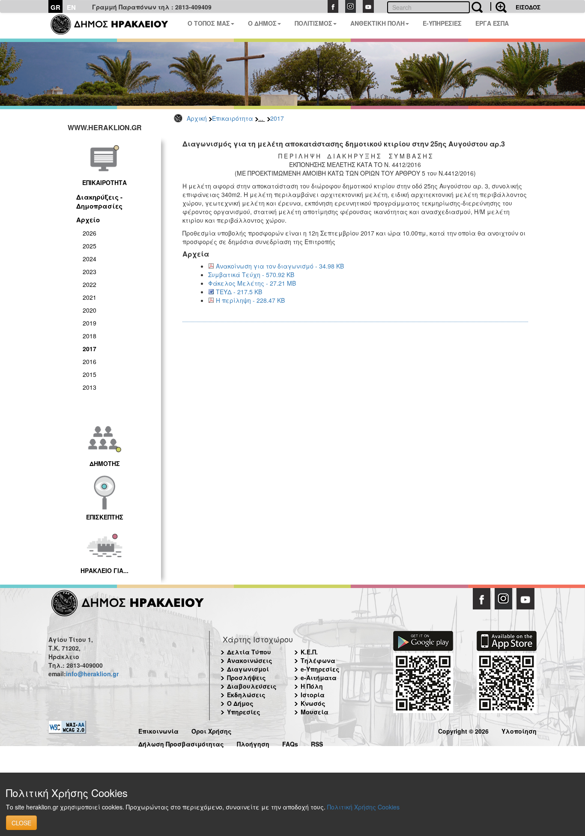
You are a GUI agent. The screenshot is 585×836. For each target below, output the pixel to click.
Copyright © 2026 (463, 730)
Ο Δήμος (240, 703)
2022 (89, 284)
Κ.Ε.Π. (309, 652)
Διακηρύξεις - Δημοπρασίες (99, 201)
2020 (89, 310)
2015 (89, 374)
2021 (89, 297)
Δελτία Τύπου (249, 652)
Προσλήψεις (246, 677)
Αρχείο (88, 219)
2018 (89, 335)
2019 (89, 323)
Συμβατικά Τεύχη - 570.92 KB (251, 274)
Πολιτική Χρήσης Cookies (363, 807)
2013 (89, 387)
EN (71, 7)
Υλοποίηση (519, 730)
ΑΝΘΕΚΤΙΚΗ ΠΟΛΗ (377, 23)
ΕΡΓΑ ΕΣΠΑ (492, 23)
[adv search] (498, 6)
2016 (89, 361)
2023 (89, 271)
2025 (89, 246)
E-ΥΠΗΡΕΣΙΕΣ (442, 23)
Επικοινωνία (158, 730)
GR (55, 7)
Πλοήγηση (253, 743)
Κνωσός (313, 703)
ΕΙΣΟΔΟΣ (528, 7)
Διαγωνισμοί (248, 669)
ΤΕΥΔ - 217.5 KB (239, 291)
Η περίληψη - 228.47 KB (250, 300)
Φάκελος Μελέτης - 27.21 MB (252, 283)
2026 (89, 233)
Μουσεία (314, 712)
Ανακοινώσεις (249, 660)
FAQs (290, 743)
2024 (89, 258)
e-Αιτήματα (319, 677)
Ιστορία (313, 694)
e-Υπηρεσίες (320, 669)
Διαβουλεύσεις (252, 686)
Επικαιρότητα (232, 118)
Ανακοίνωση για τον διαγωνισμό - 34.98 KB (280, 266)
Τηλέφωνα (318, 660)
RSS (317, 743)
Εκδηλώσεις (246, 694)
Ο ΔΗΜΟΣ (262, 23)
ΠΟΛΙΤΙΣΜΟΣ (313, 23)
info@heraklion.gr (92, 673)
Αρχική (197, 118)
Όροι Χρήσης (211, 730)
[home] (114, 26)
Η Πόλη (312, 686)
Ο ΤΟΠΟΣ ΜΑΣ (209, 23)
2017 (277, 118)
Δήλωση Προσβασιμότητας (181, 743)
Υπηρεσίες (243, 712)
